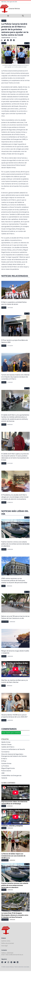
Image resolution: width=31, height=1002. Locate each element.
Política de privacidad (7, 943)
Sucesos (4, 806)
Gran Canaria (5, 621)
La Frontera (5, 766)
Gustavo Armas (6, 763)
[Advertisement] (15, 986)
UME (2, 773)
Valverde (4, 778)
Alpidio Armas (5, 742)
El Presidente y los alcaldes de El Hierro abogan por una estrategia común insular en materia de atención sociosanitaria (15, 497)
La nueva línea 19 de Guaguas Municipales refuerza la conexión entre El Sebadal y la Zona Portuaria (14, 915)
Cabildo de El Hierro (7, 747)
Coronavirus (5, 752)
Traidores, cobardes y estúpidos (12, 826)
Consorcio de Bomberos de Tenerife (13, 749)
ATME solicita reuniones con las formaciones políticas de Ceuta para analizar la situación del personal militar (14, 580)
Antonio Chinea (6, 744)
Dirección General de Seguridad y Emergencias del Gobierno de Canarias (14, 755)
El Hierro (4, 20)
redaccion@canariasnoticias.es (14, 954)
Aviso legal (4, 945)
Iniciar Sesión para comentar (11, 733)
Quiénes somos (5, 941)
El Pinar (3, 761)
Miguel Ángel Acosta (8, 768)
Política (3, 586)
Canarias (4, 549)
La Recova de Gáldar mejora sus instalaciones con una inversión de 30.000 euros (13, 856)
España (3, 685)
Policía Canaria (6, 771)
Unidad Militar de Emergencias (11, 775)
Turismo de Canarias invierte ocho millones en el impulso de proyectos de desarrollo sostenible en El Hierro (15, 377)
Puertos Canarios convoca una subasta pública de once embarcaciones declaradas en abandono (15, 544)
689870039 (10, 953)
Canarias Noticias (5, 37)
